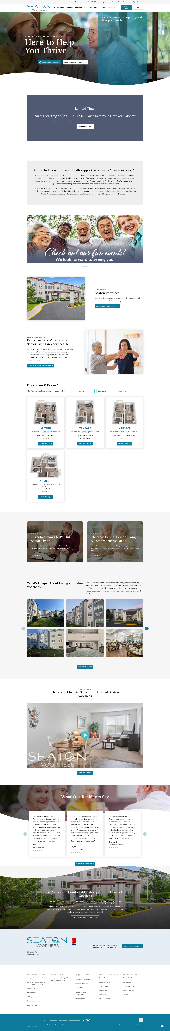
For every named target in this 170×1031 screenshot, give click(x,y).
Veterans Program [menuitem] (33, 1005)
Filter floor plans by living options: (39, 391)
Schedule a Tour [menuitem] (129, 978)
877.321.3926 (53, 1020)
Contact (138, 8)
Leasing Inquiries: (109, 2)
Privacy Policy (63, 1020)
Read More (36, 556)
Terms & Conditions (74, 1020)
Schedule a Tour (126, 7)
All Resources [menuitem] (80, 998)
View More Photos (85, 667)
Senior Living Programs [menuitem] (35, 1001)
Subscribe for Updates (131, 2)
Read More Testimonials (85, 864)
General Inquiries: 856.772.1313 (86, 2)
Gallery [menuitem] (29, 997)
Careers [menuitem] (126, 994)
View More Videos (85, 773)
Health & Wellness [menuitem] (81, 988)
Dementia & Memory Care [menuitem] (84, 979)
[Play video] (85, 735)
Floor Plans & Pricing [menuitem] (34, 988)
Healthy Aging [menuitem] (104, 990)
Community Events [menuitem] (129, 986)
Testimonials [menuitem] (31, 993)
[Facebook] (141, 1020)
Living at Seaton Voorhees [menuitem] (36, 978)
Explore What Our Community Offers (85, 917)
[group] (85, 239)
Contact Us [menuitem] (127, 982)
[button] (30, 239)
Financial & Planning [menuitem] (82, 984)
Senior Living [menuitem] (103, 986)
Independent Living (74, 7)
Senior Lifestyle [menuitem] (104, 982)
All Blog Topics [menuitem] (104, 999)
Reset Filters (122, 391)
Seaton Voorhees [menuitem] (105, 978)
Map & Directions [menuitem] (129, 990)
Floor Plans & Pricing (91, 7)
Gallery (103, 7)
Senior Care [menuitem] (103, 994)
